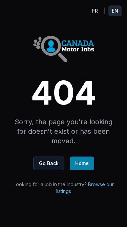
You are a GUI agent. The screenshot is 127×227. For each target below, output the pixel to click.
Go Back (49, 163)
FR (95, 11)
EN (115, 11)
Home (82, 163)
